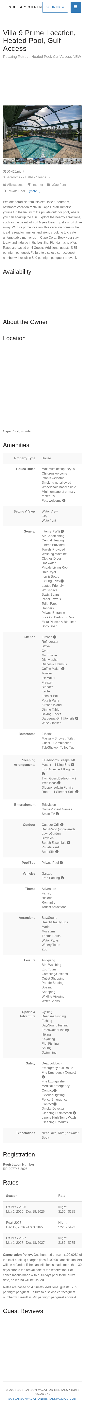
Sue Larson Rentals (25, 7)
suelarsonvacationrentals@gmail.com (42, 1398)
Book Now (55, 7)
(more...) (34, 191)
